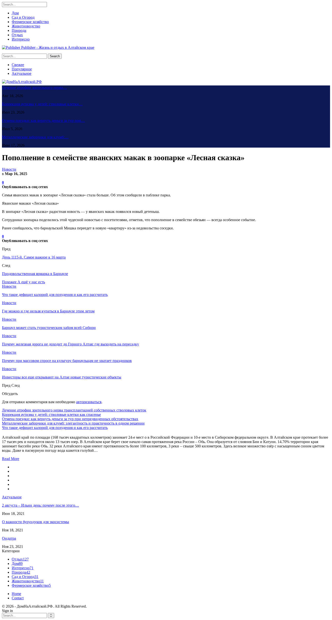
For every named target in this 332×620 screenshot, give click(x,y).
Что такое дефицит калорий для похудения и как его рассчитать (55, 428)
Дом (15, 13)
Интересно (21, 39)
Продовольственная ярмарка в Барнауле (35, 274)
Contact (18, 598)
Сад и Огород (23, 17)
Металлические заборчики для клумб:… (35, 137)
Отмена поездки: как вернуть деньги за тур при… (43, 120)
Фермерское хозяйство (30, 22)
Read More (10, 459)
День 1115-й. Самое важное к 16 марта (34, 257)
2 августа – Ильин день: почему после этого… (40, 505)
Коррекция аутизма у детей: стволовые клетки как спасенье (51, 414)
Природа (19, 30)
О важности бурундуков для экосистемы (35, 522)
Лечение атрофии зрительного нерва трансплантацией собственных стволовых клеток (74, 410)
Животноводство (26, 26)
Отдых (17, 35)
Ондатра (9, 538)
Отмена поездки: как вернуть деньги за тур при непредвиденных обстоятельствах (70, 419)
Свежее (18, 65)
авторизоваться (88, 402)
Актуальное (21, 73)
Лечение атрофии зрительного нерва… (34, 87)
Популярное (22, 69)
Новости (9, 169)
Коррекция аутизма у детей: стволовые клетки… (42, 104)
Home (16, 594)
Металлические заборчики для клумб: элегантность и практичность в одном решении (73, 423)
